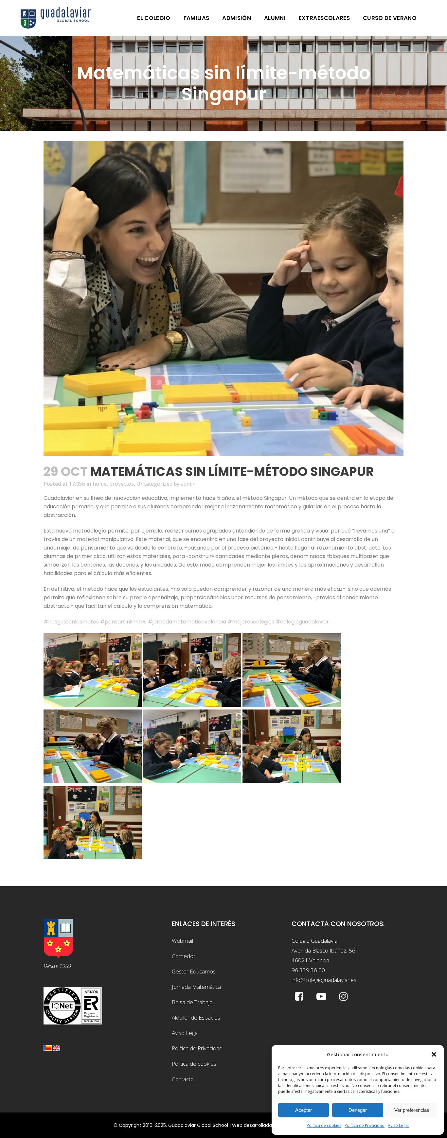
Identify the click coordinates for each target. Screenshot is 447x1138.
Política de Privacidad (364, 1125)
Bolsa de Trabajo (192, 1002)
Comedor (183, 956)
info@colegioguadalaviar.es (324, 980)
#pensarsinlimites (123, 621)
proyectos (121, 483)
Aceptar (303, 1110)
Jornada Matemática (196, 986)
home (100, 483)
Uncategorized (154, 483)
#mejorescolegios (250, 621)
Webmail (182, 940)
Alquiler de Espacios (196, 1017)
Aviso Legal (398, 1125)
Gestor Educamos (194, 971)
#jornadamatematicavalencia (187, 621)
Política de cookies (324, 1125)
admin (188, 483)
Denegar (358, 1110)
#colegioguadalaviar (302, 621)
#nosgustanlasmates (71, 621)
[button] (434, 1054)
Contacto (183, 1079)
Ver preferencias (411, 1110)
